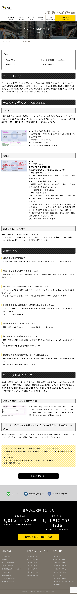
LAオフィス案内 (59, 563)
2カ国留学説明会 (8, 566)
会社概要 (57, 556)
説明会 (11, 18)
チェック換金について (49, 64)
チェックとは (10, 60)
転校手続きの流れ (8, 582)
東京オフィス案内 (60, 566)
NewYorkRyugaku (59, 493)
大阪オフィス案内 (60, 569)
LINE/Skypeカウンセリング (11, 569)
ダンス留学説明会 (8, 563)
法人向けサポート (34, 569)
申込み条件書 (6, 575)
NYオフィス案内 (59, 559)
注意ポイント (10, 64)
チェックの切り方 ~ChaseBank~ (53, 60)
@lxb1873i (15, 493)
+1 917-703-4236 (68, 13)
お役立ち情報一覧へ (38, 476)
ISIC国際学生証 (33, 559)
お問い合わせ (65, 18)
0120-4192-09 (52, 13)
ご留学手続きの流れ (9, 578)
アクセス (41, 18)
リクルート (58, 575)
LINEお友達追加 (50, 18)
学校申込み (21, 18)
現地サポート (32, 563)
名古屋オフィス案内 (61, 572)
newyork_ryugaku (36, 493)
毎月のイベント (33, 572)
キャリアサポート (34, 566)
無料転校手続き (33, 575)
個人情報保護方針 (60, 578)
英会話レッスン (33, 556)
